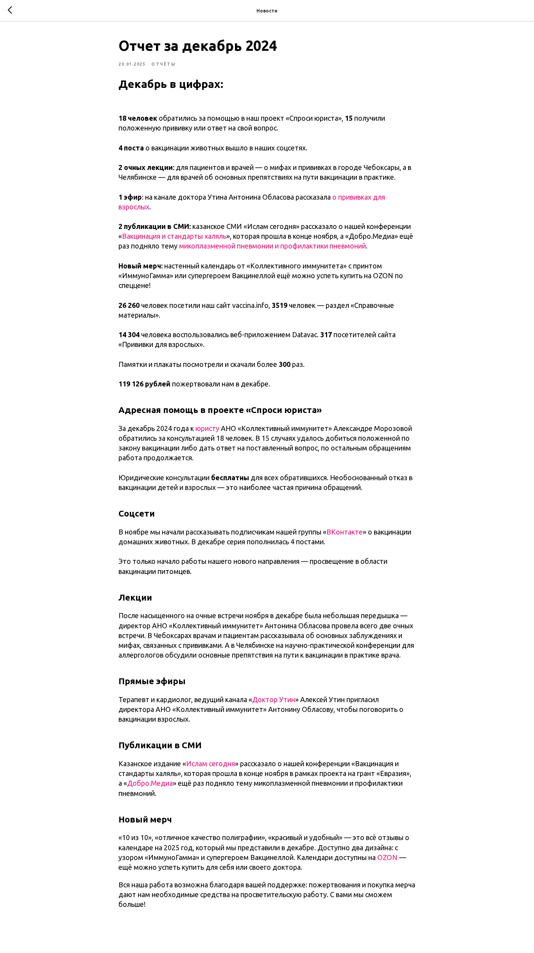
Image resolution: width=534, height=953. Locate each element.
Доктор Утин (273, 699)
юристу (207, 428)
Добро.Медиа (150, 783)
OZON (387, 857)
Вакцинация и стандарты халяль (174, 236)
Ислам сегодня (210, 763)
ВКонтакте (344, 532)
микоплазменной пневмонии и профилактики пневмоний (272, 246)
